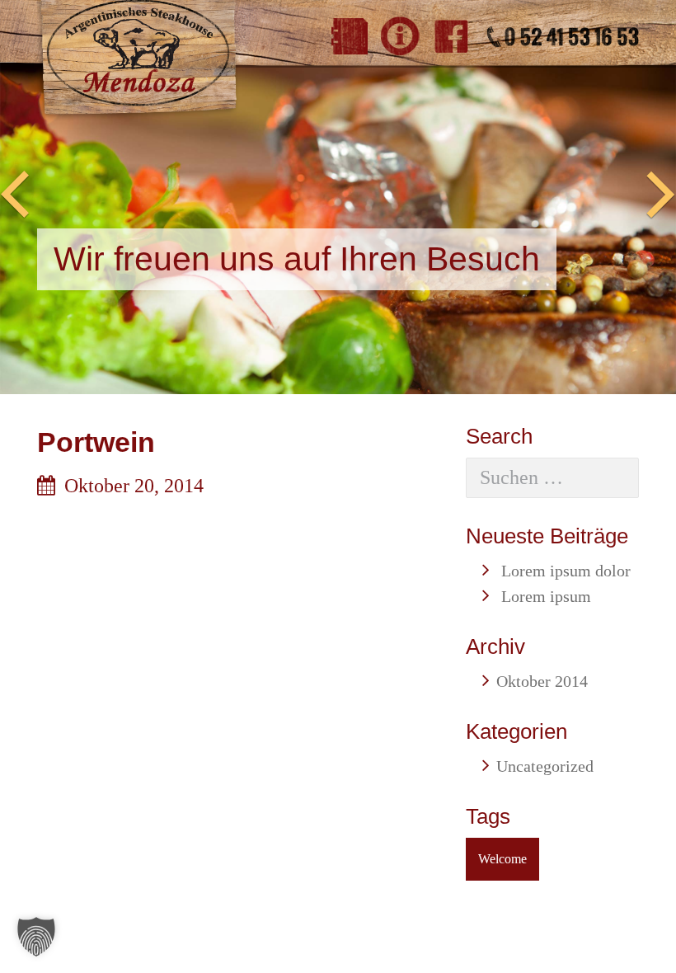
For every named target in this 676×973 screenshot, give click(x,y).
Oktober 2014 (542, 681)
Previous (15, 195)
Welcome (502, 859)
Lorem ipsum (546, 596)
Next (661, 195)
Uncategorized (545, 766)
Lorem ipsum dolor (566, 571)
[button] (36, 936)
